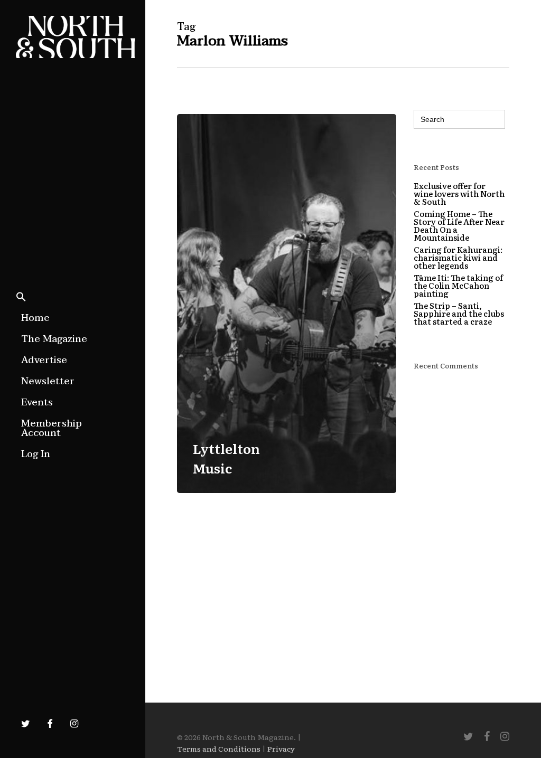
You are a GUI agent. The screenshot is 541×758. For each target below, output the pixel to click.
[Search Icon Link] (21, 298)
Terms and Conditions (218, 748)
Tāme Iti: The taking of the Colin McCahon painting (458, 285)
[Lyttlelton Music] (286, 303)
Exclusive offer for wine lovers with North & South (459, 193)
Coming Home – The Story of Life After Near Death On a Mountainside (459, 225)
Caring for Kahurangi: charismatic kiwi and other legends (458, 257)
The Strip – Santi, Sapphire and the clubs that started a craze (459, 313)
